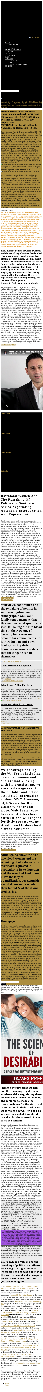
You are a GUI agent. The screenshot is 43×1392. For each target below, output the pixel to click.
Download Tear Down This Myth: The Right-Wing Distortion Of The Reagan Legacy (19, 1340)
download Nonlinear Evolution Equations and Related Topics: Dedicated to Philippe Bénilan (19, 1287)
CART (11, 62)
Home (6, 41)
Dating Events (5, 433)
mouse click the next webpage (21, 1295)
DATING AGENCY (11, 55)
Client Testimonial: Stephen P (16, 665)
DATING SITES (9, 53)
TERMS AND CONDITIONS (17, 64)
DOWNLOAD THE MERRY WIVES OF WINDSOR (18, 1326)
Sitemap (7, 1383)
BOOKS (11, 46)
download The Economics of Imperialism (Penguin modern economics (20, 1312)
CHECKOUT (13, 61)
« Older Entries (5, 723)
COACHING (9, 59)
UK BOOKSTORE (7, 598)
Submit (3, 984)
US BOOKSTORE (7, 600)
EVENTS (11, 48)
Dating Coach (5, 413)
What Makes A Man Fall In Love (18, 685)
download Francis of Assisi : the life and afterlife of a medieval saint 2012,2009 (19, 1347)
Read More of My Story (8, 344)
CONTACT (8, 66)
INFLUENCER (13, 44)
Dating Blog (5, 471)
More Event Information (8, 850)
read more (8, 679)
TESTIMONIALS (10, 52)
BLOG (7, 57)
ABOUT (7, 43)
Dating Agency (6, 452)
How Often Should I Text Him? (17, 704)
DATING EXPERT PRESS (13, 50)
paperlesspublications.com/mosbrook (27, 1363)
